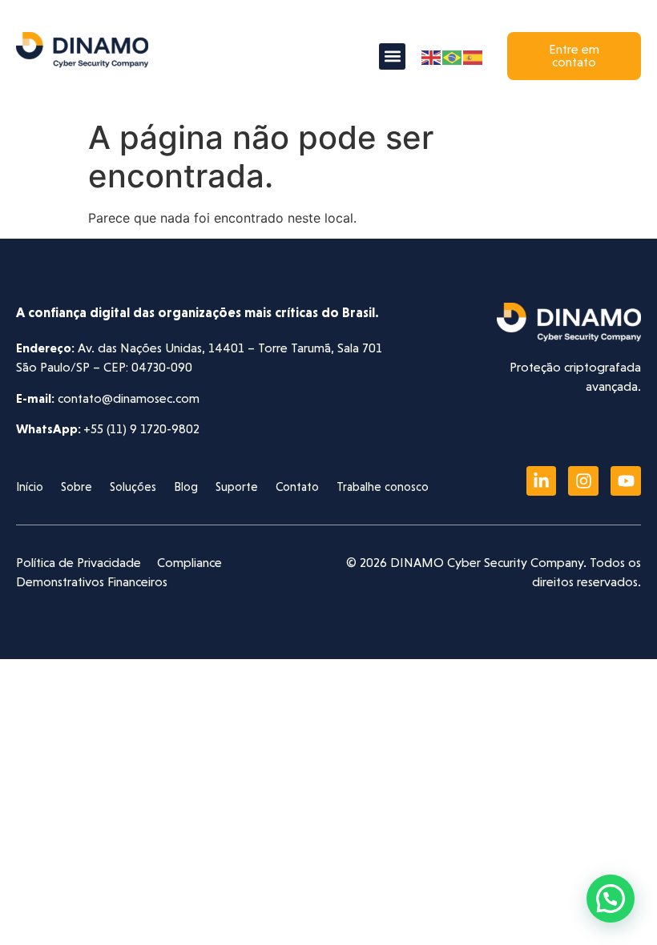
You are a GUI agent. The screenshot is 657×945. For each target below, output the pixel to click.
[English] (431, 56)
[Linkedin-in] (541, 481)
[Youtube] (626, 481)
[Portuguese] (452, 56)
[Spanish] (473, 56)
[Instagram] (583, 481)
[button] (392, 56)
